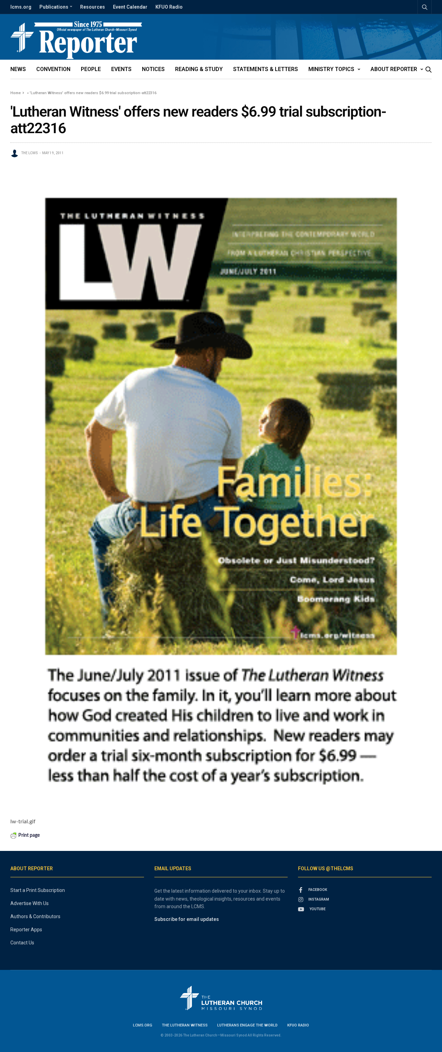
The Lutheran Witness (185, 1025)
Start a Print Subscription (37, 890)
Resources (92, 7)
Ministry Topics (331, 69)
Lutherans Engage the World (247, 1025)
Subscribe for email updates (186, 919)
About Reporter (394, 69)
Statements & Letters (265, 69)
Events (121, 69)
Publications (53, 7)
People (91, 69)
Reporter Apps (26, 929)
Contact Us (22, 942)
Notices (153, 69)
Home (15, 93)
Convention (53, 69)
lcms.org (20, 7)
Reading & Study (199, 69)
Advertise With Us (29, 903)
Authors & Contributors (35, 916)
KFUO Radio (169, 7)
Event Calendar (130, 7)
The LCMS (29, 153)
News (18, 69)
